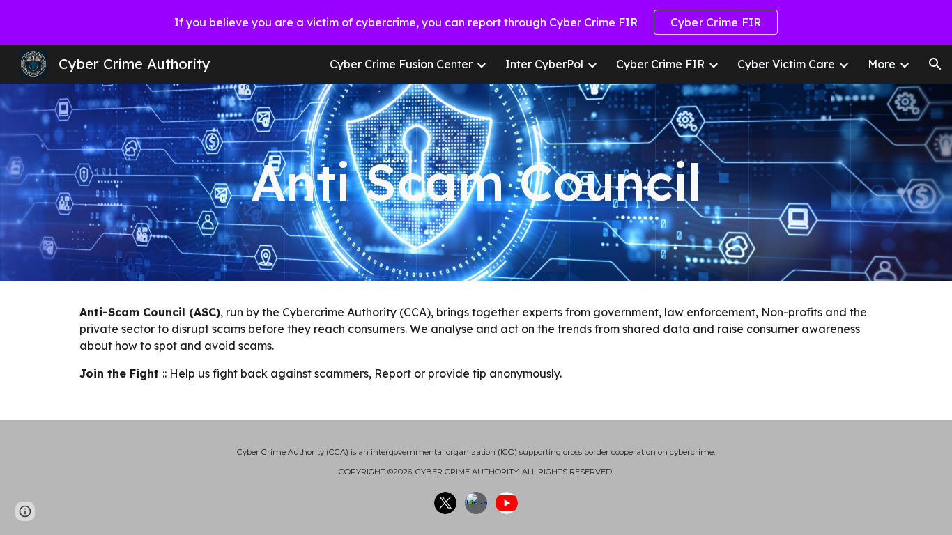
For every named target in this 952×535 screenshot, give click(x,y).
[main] (476, 182)
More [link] (882, 64)
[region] (476, 22)
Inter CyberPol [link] (544, 64)
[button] (935, 64)
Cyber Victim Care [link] (786, 64)
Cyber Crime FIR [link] (660, 64)
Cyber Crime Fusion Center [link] (401, 64)
